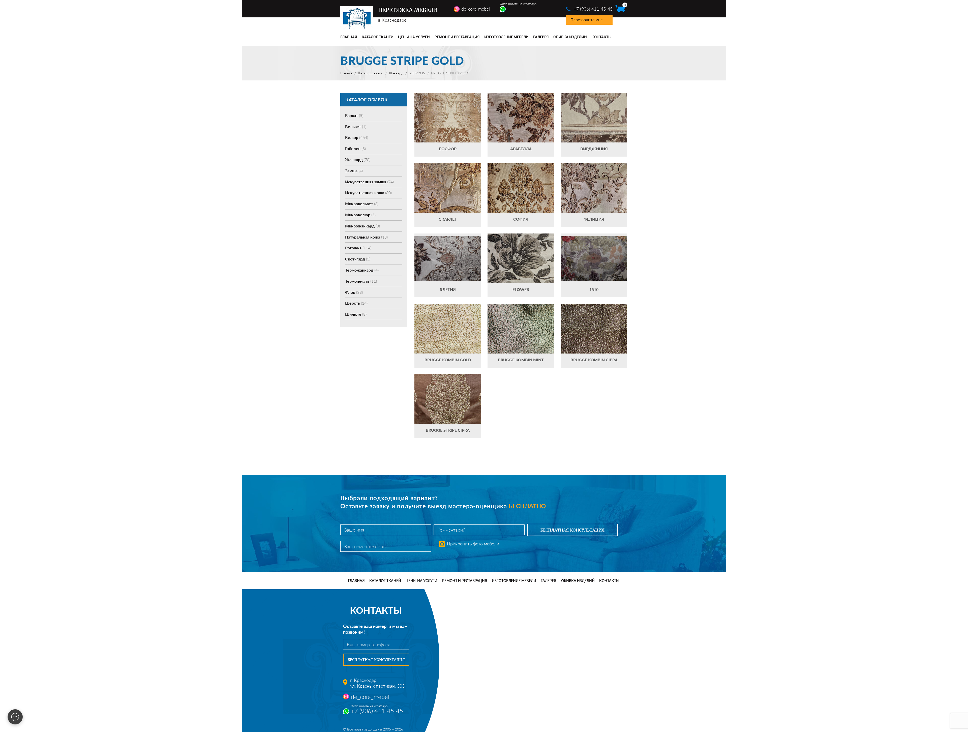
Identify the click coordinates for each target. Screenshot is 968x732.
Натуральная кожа (366, 237)
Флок (354, 292)
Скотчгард (357, 258)
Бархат (354, 115)
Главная (348, 37)
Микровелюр (360, 214)
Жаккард (357, 159)
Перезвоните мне (586, 19)
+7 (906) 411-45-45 (593, 9)
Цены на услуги (414, 37)
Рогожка (358, 247)
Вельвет (355, 126)
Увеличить (448, 110)
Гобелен (355, 148)
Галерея (541, 37)
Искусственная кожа (368, 192)
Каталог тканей (378, 37)
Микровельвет (361, 203)
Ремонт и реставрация (457, 37)
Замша (354, 170)
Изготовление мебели (506, 37)
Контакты (601, 37)
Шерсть (356, 303)
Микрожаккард (362, 225)
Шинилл (356, 314)
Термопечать (361, 281)
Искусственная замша (369, 181)
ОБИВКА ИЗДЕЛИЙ (570, 37)
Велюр (356, 137)
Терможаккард (362, 270)
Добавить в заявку (448, 124)
